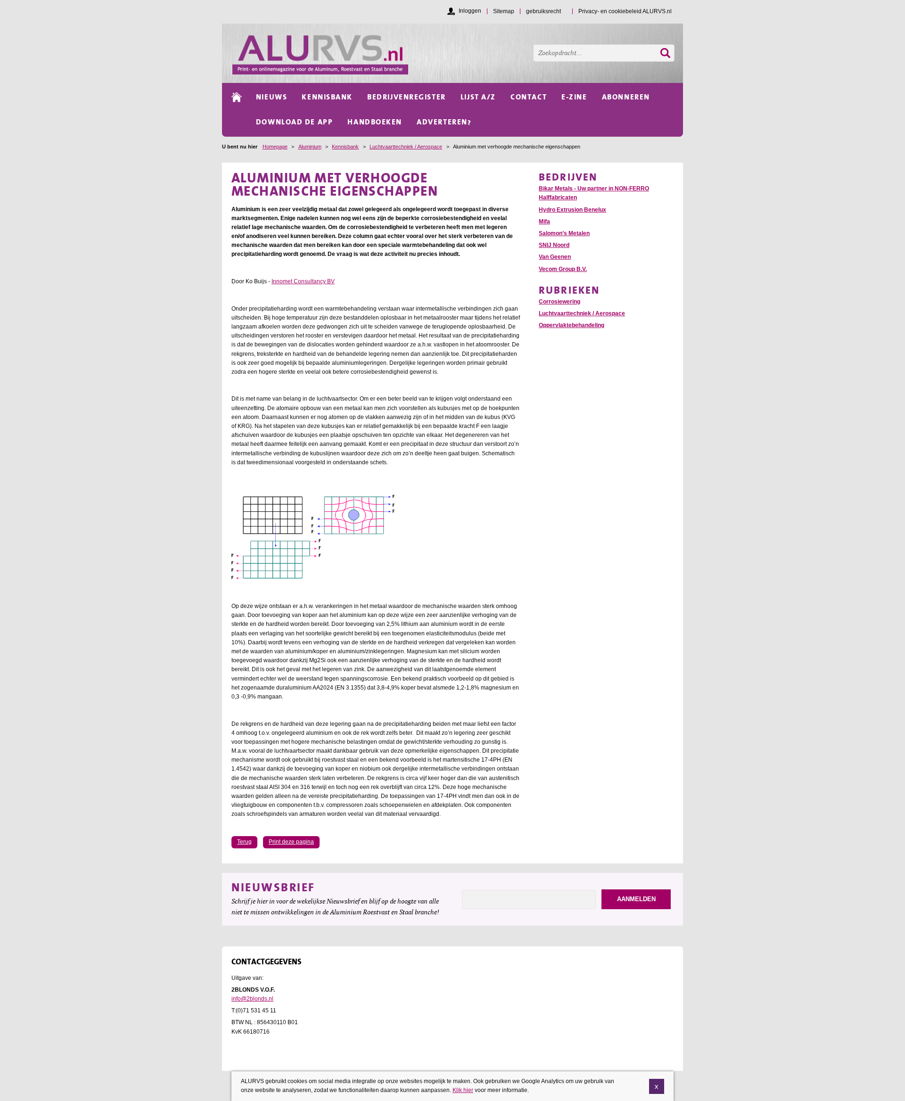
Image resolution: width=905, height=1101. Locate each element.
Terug (244, 841)
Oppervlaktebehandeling (571, 325)
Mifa (544, 221)
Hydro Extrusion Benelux (572, 209)
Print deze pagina (291, 841)
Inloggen (470, 11)
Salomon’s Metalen (564, 233)
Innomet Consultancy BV (303, 281)
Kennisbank (345, 146)
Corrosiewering (559, 301)
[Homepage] (457, 53)
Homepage (275, 146)
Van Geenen (555, 257)
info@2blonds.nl (252, 998)
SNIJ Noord (554, 245)
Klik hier (462, 1090)
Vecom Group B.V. (563, 269)
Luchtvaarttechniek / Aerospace (406, 146)
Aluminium (309, 146)
